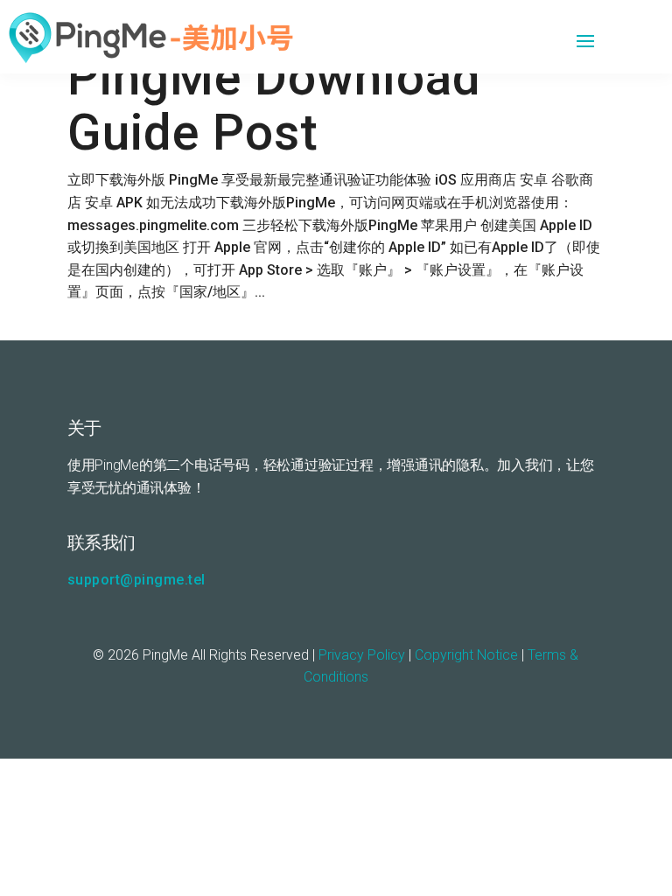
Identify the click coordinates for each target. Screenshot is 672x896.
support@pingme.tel (136, 579)
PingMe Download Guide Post (274, 105)
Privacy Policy (361, 655)
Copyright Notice (466, 655)
